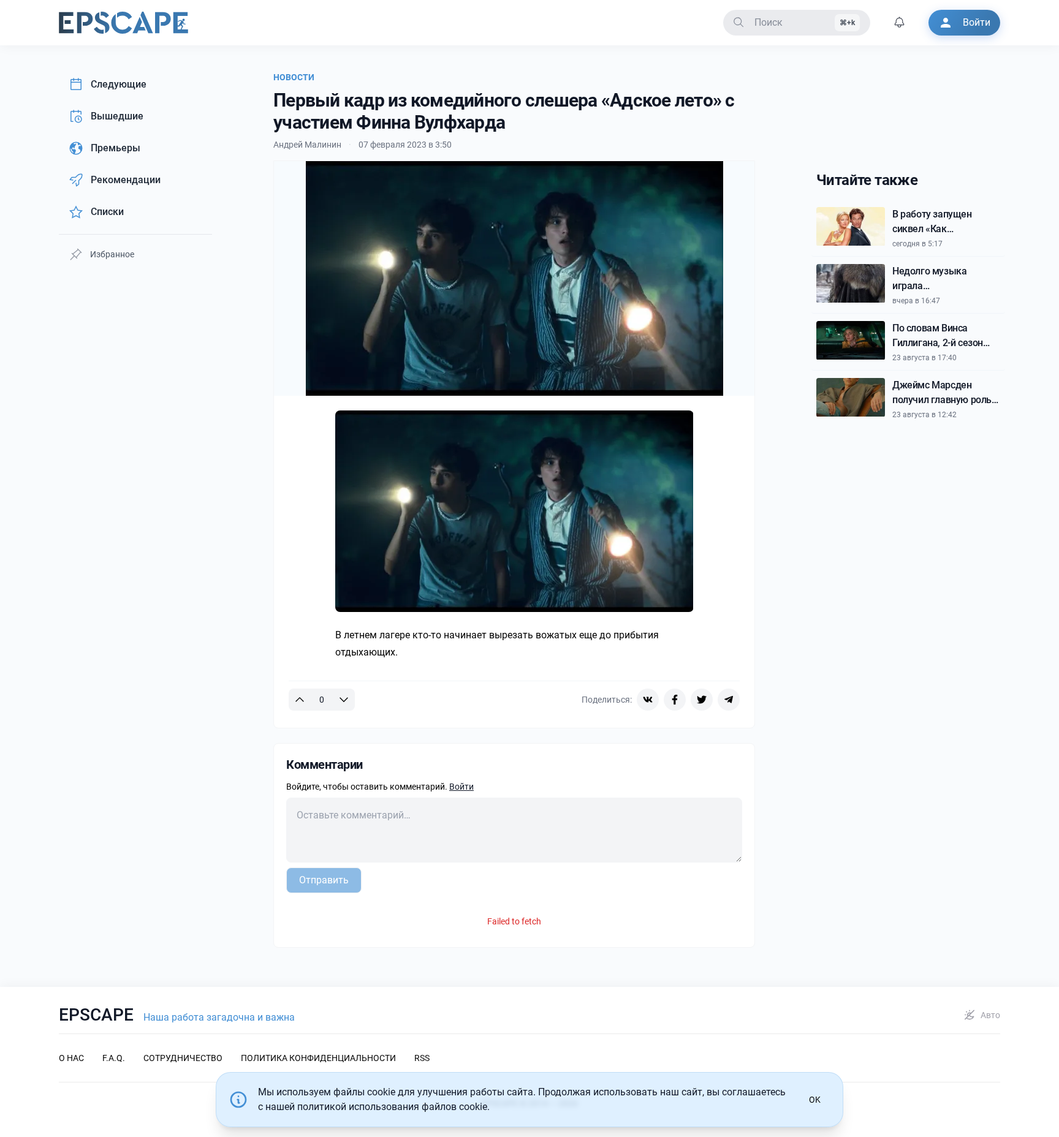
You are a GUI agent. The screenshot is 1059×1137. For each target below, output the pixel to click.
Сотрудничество (182, 1058)
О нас (71, 1058)
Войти (461, 786)
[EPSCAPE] (123, 22)
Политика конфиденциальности (318, 1058)
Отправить (324, 880)
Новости (293, 77)
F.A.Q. (113, 1058)
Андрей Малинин (307, 144)
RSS (422, 1058)
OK (815, 1100)
